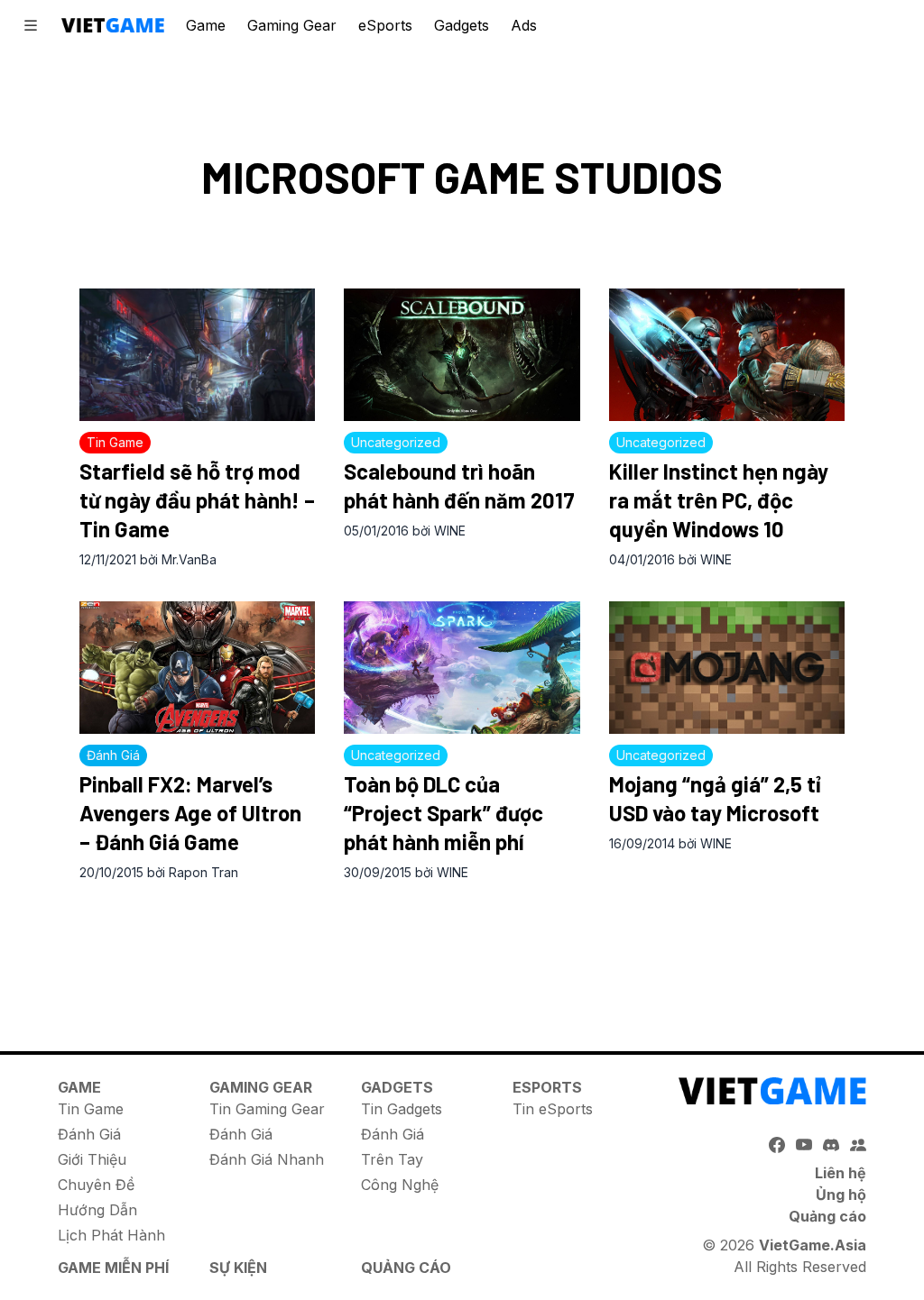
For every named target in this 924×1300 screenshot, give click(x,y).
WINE (450, 530)
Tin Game (91, 1109)
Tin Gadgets (401, 1109)
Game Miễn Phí (113, 1268)
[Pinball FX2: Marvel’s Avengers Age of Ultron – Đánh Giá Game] (197, 667)
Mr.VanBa (189, 559)
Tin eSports (553, 1109)
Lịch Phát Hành (111, 1235)
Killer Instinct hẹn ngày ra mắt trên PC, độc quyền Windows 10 (718, 500)
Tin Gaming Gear (267, 1109)
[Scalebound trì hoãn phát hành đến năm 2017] (461, 354)
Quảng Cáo (406, 1268)
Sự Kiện (238, 1268)
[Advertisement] (462, 947)
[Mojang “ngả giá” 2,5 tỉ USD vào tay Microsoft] (727, 667)
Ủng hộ (841, 1195)
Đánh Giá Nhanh (266, 1159)
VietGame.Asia (812, 1245)
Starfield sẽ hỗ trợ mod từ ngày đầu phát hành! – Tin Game (197, 500)
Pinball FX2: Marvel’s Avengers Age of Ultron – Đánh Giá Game (190, 813)
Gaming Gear (292, 25)
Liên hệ (840, 1173)
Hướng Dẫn (97, 1210)
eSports (385, 25)
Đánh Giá (89, 1134)
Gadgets (461, 25)
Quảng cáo (827, 1216)
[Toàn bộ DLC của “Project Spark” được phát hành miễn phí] (461, 667)
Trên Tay (392, 1159)
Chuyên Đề (96, 1185)
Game (206, 25)
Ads (524, 25)
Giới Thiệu (92, 1159)
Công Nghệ (400, 1185)
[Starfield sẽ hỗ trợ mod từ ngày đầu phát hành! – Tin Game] (197, 354)
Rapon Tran (203, 872)
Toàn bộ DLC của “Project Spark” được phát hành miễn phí (443, 813)
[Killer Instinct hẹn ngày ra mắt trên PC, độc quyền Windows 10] (727, 354)
